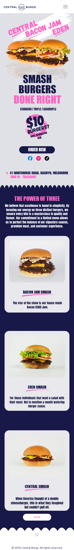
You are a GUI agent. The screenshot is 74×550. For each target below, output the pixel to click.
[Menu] (65, 6)
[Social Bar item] (30, 158)
